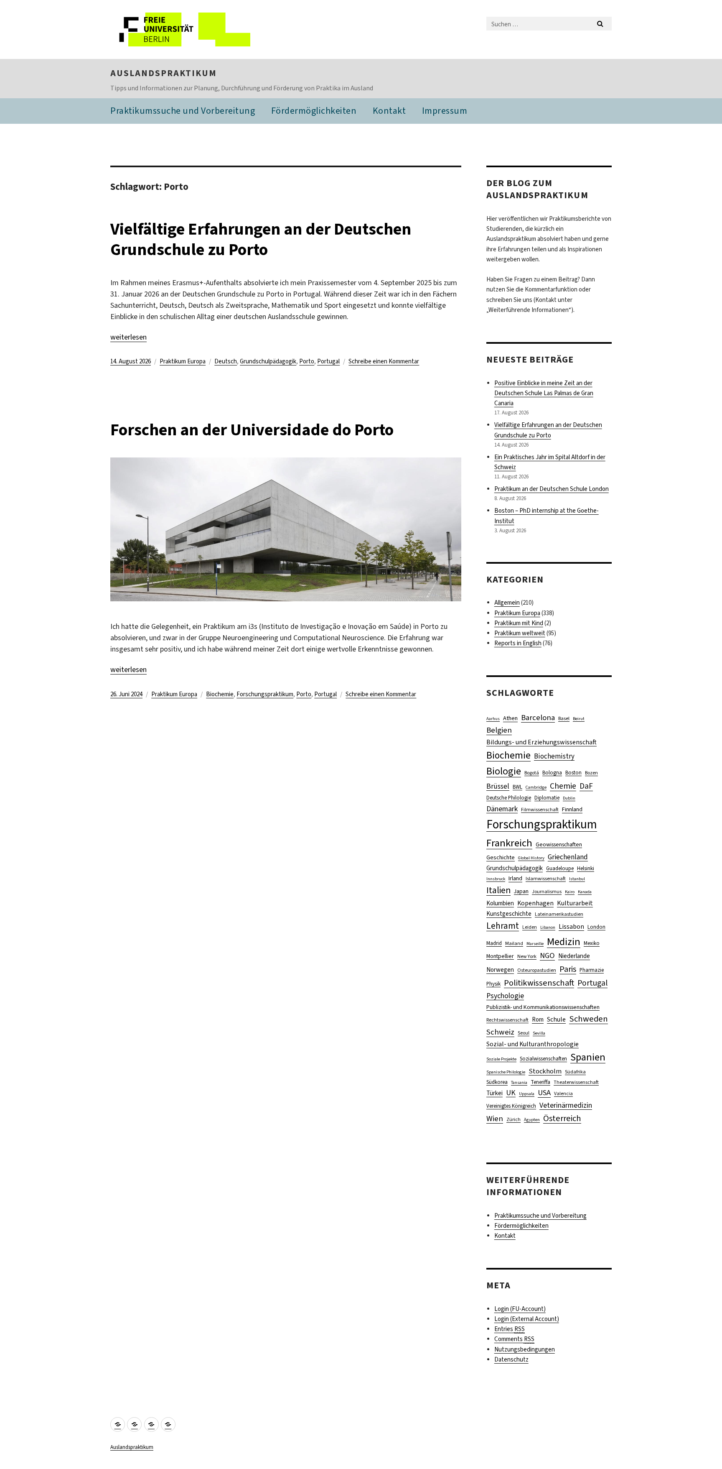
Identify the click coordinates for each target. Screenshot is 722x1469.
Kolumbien (500, 903)
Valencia (563, 1093)
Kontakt (389, 111)
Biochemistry (554, 756)
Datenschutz (511, 1359)
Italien (498, 890)
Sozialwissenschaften (543, 1058)
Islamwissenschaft (546, 878)
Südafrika (575, 1071)
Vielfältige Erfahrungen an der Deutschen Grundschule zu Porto (260, 239)
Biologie (503, 771)
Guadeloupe (560, 868)
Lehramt (502, 926)
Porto (306, 361)
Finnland (572, 809)
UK (511, 1093)
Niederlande (574, 956)
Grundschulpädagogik (268, 361)
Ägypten (532, 1119)
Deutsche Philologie (508, 797)
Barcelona (538, 717)
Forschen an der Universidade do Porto (252, 430)
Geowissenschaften (559, 844)
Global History (531, 858)
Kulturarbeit (575, 903)
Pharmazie (592, 969)
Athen (510, 718)
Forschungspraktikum (264, 694)
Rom (538, 1019)
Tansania (519, 1082)
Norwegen (500, 970)
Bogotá (531, 772)
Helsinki (585, 868)
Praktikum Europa (183, 361)
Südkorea (497, 1082)
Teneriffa (540, 1082)
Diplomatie (546, 797)
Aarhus (493, 718)
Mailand (514, 943)
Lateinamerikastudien (559, 914)
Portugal (328, 361)
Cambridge (536, 787)
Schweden (588, 1018)
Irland (515, 878)
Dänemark (502, 809)
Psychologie (505, 996)
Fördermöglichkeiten (314, 111)
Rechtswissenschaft (507, 1020)
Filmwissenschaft (540, 809)
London (596, 926)
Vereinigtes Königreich (511, 1105)
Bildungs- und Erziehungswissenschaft (541, 742)
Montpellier (500, 956)
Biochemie (220, 694)
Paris (567, 969)
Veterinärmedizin (565, 1105)
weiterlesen (128, 337)
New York (526, 956)
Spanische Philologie (505, 1072)
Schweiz (500, 1032)
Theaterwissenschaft (576, 1082)
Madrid (494, 943)
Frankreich (509, 843)
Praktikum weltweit (519, 633)
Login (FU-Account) (520, 1309)
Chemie (563, 785)
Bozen (591, 772)
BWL (517, 786)
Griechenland (568, 857)
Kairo (570, 891)
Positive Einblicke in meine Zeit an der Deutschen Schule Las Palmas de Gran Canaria (543, 393)
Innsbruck (495, 878)
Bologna (552, 772)
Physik (493, 983)
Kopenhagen (535, 903)
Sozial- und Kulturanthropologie (532, 1044)
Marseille (535, 943)
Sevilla (539, 1033)
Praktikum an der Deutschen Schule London (551, 489)
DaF (586, 786)
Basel (563, 718)
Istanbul (577, 878)
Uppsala (526, 1093)
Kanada (585, 891)
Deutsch (225, 361)
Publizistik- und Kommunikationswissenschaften (543, 1007)
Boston (573, 772)
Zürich (513, 1119)
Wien (494, 1118)
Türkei (494, 1093)
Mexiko (592, 943)
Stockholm (545, 1071)
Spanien (587, 1057)
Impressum (445, 111)
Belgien (499, 730)
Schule (556, 1019)
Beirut (579, 718)
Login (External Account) (526, 1319)
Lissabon (571, 926)
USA (544, 1093)
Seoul (523, 1033)
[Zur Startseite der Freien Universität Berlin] (180, 29)
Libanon (547, 927)
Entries (509, 1329)
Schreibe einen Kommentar (383, 361)
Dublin (569, 798)
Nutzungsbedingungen (524, 1349)
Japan (521, 891)
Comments (514, 1339)
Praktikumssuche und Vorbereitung (182, 111)
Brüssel (497, 786)
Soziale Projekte (501, 1059)
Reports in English (518, 643)
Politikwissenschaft (539, 983)
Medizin (563, 941)
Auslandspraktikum (163, 73)
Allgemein (507, 602)
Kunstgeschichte (508, 914)
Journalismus (547, 891)
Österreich (562, 1118)
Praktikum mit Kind (518, 623)
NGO (547, 955)
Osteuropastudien (536, 970)
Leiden (529, 927)
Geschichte (500, 857)
